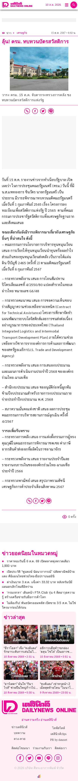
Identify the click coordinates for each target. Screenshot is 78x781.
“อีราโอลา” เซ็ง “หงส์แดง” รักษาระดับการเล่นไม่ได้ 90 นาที (20, 651)
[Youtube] (39, 758)
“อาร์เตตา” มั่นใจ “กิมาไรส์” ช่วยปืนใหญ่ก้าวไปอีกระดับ (19, 687)
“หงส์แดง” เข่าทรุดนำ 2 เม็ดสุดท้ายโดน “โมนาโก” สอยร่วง (57, 687)
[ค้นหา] (73, 5)
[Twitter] (42, 501)
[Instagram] (58, 758)
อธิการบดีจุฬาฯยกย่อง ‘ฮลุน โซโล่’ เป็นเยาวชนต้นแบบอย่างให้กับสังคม (55, 651)
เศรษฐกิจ (22, 32)
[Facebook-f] (20, 758)
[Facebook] (36, 501)
